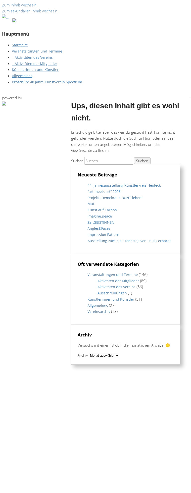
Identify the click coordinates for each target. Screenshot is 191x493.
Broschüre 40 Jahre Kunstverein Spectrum (47, 82)
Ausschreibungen (112, 293)
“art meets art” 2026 (104, 191)
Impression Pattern (103, 234)
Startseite (20, 45)
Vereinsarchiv (99, 311)
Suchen (77, 160)
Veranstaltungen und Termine (37, 51)
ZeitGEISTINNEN (101, 222)
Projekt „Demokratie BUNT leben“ (115, 197)
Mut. (91, 203)
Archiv (83, 355)
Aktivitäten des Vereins (116, 286)
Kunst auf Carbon (102, 210)
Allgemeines (22, 75)
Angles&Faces (99, 228)
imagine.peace (100, 216)
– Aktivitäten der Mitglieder (34, 63)
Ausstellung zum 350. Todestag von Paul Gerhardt (129, 240)
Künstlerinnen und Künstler (35, 69)
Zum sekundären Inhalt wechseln (29, 10)
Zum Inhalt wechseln (19, 4)
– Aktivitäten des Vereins (32, 57)
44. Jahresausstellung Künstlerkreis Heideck (124, 185)
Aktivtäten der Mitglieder (118, 280)
